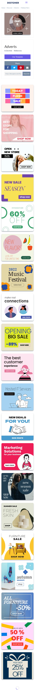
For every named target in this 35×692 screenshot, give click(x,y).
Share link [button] (26, 74)
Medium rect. (18, 50)
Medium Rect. (25, 8)
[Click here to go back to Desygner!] (13, 4)
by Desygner (8, 50)
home (3, 8)
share (17, 63)
